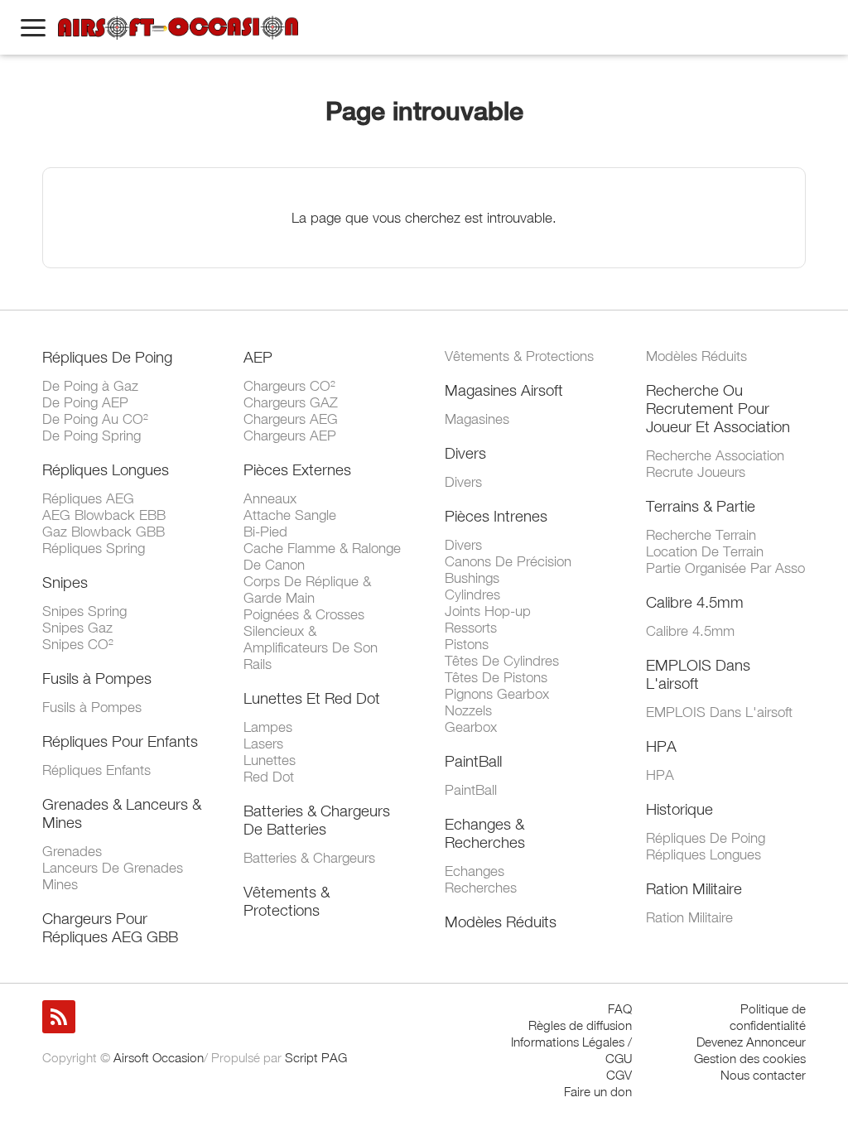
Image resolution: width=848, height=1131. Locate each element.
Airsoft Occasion (158, 1057)
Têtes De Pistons (496, 677)
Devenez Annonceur (751, 1041)
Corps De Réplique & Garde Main (307, 589)
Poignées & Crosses (303, 614)
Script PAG (316, 1057)
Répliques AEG (88, 498)
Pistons (467, 644)
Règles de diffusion (580, 1025)
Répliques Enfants (96, 770)
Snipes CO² (77, 644)
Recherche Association (715, 455)
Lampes (267, 727)
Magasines (477, 419)
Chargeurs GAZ (290, 402)
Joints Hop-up (488, 611)
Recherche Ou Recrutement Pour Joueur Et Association (718, 408)
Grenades (72, 851)
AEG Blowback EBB (104, 515)
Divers (465, 453)
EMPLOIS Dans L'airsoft (698, 674)
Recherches (481, 887)
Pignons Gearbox (497, 694)
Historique (679, 809)
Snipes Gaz (77, 627)
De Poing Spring (91, 435)
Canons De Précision (508, 561)
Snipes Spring (84, 611)
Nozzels (468, 710)
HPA (661, 746)
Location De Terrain (705, 551)
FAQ (620, 1008)
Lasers (263, 743)
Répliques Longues (105, 469)
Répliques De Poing (107, 357)
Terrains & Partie (700, 506)
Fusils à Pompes (97, 678)
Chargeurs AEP (289, 435)
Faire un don (598, 1091)
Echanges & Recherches (485, 833)
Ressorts (471, 627)
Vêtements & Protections (286, 901)
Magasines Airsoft (504, 390)
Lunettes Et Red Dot (311, 698)
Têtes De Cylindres (502, 660)
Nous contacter (763, 1074)
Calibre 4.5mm (695, 602)
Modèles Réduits (500, 921)
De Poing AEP (85, 402)
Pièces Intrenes (496, 516)
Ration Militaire (694, 888)
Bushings (472, 578)
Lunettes (269, 760)
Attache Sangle (289, 515)
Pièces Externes (297, 469)
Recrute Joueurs (695, 472)
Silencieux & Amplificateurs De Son (310, 639)
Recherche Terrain (701, 535)
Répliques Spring (93, 548)
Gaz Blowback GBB (103, 531)
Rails (257, 664)
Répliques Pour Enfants (120, 741)
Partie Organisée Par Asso (725, 568)
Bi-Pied (265, 531)
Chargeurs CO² (289, 386)
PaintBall (473, 761)
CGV (619, 1074)
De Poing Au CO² (95, 419)
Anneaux (269, 498)
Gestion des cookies (750, 1058)
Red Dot (268, 776)
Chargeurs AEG (290, 419)
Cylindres (472, 594)
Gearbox (471, 727)
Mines (60, 884)
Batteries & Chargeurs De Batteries (316, 819)
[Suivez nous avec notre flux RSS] (58, 1016)
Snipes (65, 582)
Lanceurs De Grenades (112, 867)
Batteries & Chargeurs (309, 857)
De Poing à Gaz (90, 386)
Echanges (474, 871)
